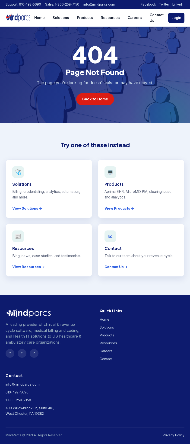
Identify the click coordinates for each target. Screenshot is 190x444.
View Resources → (28, 267)
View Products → (119, 208)
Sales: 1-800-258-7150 (62, 4)
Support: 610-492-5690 (23, 4)
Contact (106, 359)
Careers (135, 18)
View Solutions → (27, 208)
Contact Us (157, 18)
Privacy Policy (173, 435)
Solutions (61, 18)
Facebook (148, 4)
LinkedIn (178, 4)
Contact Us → (116, 267)
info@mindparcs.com (99, 4)
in (34, 353)
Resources (110, 18)
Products (85, 18)
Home (39, 18)
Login (176, 18)
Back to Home (95, 99)
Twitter (164, 4)
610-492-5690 (17, 392)
